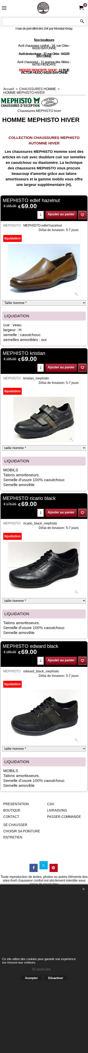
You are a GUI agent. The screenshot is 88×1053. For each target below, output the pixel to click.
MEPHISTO (11, 225)
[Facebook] (33, 868)
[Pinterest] (54, 868)
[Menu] (4, 8)
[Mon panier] (81, 7)
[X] (43, 865)
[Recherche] (82, 21)
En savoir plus (41, 968)
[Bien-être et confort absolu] (43, 8)
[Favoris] (82, 215)
